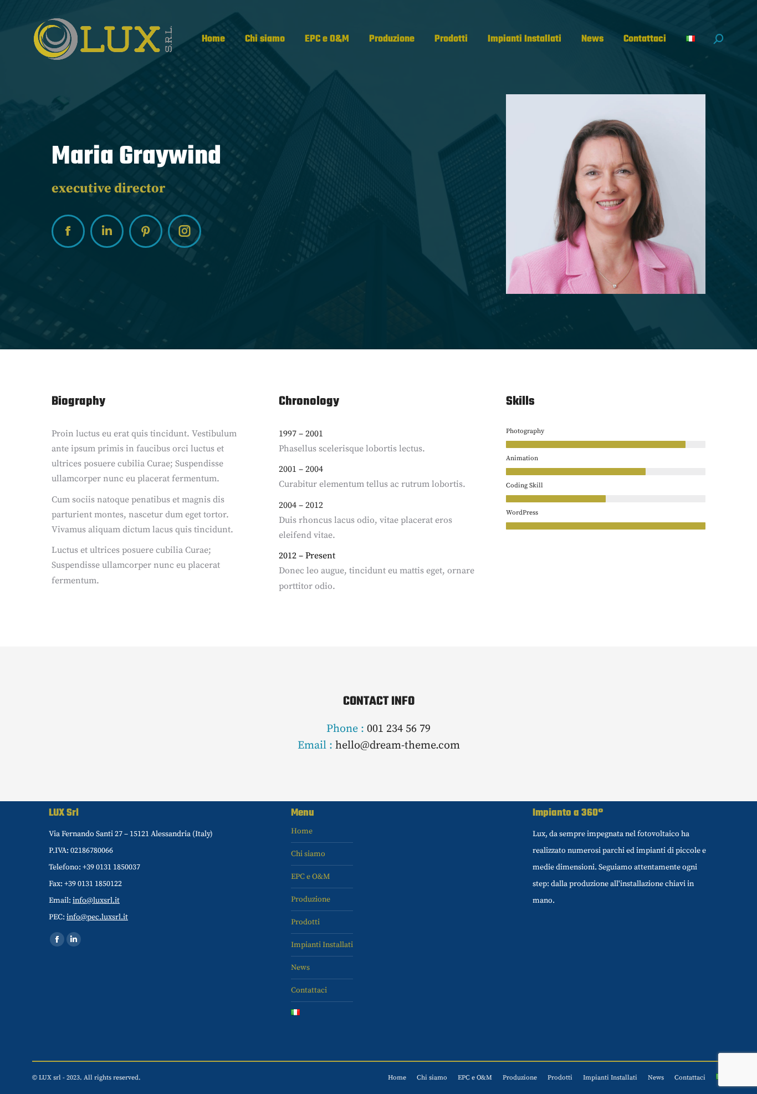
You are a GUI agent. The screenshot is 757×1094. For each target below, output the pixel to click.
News (300, 968)
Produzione (310, 899)
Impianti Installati (322, 945)
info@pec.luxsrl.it (97, 917)
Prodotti (305, 922)
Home (302, 831)
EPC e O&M (310, 877)
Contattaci (309, 990)
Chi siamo (308, 854)
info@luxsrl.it (96, 900)
